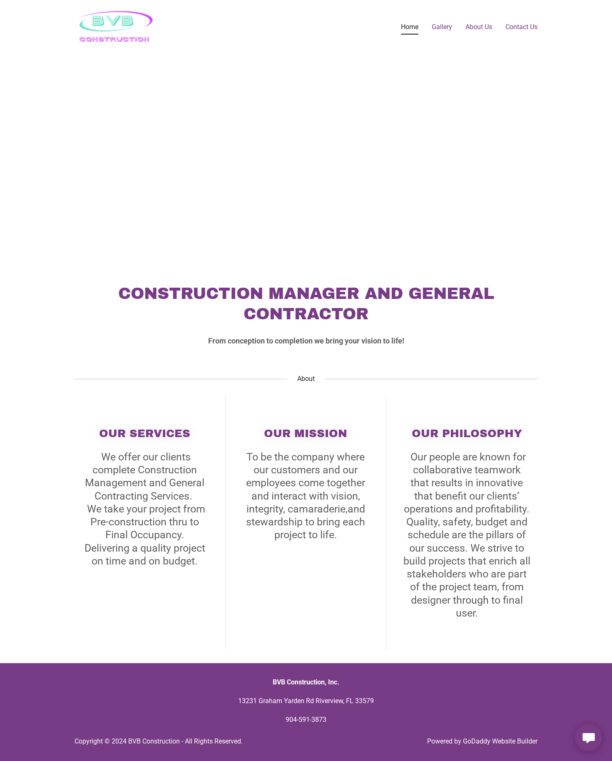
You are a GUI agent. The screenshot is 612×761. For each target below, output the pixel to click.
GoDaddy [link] (476, 741)
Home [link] (409, 27)
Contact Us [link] (521, 27)
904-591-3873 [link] (306, 720)
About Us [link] (478, 27)
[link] (116, 26)
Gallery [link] (442, 27)
